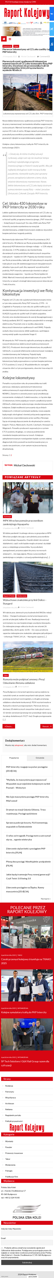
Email (3, 1238)
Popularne (14, 758)
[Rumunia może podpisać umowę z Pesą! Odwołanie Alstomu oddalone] (28, 656)
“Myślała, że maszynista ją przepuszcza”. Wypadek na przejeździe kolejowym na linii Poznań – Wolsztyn (28, 783)
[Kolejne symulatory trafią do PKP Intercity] (27, 985)
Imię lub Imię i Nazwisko (11, 1229)
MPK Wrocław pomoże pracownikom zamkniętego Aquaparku (23, 522)
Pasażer (8, 1147)
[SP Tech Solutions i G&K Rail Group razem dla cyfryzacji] (27, 1034)
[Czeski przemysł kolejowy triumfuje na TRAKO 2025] (27, 932)
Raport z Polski (9, 596)
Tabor (16, 46)
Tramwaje (7, 517)
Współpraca (10, 1097)
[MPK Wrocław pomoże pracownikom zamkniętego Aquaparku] (28, 497)
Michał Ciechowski (28, 56)
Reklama (8, 1109)
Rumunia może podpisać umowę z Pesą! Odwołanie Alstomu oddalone (24, 681)
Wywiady (9, 1141)
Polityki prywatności (14, 1121)
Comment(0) (45, 56)
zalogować (18, 745)
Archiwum (9, 1103)
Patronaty (9, 1091)
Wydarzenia (21, 596)
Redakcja (9, 1086)
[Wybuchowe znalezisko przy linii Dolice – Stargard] (28, 577)
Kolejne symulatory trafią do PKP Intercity (24, 1012)
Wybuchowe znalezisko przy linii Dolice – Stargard (24, 601)
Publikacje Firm (11, 1176)
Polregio (8, 1171)
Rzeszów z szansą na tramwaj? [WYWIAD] (48, 726)
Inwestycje (7, 46)
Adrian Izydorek (23, 687)
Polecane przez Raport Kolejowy (27, 909)
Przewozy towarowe (14, 1153)
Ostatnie (40, 758)
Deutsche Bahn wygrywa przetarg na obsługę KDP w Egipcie (10, 726)
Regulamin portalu (13, 1115)
